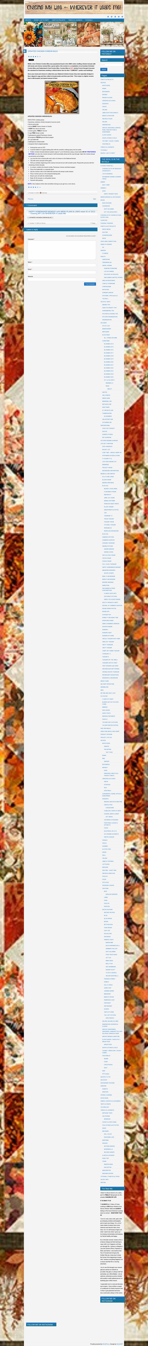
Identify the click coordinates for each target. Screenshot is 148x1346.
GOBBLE (106, 982)
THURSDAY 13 (108, 516)
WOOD (104, 238)
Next (94, 199)
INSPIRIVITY (107, 494)
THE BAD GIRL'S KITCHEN (110, 722)
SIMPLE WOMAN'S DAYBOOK (110, 623)
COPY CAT (107, 930)
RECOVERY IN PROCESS (111, 274)
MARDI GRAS (106, 398)
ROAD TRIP (105, 1158)
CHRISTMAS (106, 341)
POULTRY (106, 903)
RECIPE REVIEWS (107, 909)
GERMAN (105, 846)
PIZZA (104, 879)
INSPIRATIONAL (105, 425)
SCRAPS (106, 1009)
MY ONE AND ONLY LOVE (108, 693)
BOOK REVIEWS (107, 203)
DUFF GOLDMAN (109, 209)
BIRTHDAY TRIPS (107, 1113)
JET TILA (108, 957)
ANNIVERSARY (106, 329)
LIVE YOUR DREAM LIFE (109, 461)
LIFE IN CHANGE (109, 271)
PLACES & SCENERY (108, 1155)
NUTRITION (105, 289)
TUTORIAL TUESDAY (110, 525)
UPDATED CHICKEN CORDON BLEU (43, 51)
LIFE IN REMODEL (107, 174)
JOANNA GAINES (109, 991)
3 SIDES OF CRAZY (107, 699)
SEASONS (103, 1086)
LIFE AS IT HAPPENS (107, 443)
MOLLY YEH (109, 963)
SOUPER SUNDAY (107, 626)
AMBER (103, 182)
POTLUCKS (105, 882)
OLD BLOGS (104, 696)
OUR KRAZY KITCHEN (110, 596)
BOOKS (103, 200)
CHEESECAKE (110, 807)
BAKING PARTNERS (108, 483)
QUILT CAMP (106, 185)
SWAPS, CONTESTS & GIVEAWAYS (111, 1101)
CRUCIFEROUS (108, 1064)
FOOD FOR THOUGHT (108, 428)
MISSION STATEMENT (108, 716)
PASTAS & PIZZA (107, 119)
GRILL (104, 855)
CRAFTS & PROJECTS (58, 20)
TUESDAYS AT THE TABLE (110, 660)
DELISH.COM (108, 933)
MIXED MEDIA (106, 229)
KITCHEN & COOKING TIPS (110, 314)
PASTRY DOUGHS (109, 837)
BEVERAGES (106, 91)
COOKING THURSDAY (107, 223)
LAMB (106, 897)
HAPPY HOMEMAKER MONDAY (111, 567)
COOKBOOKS (106, 206)
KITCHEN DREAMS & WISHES (109, 440)
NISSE (107, 386)
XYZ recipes (105, 1074)
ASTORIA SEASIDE (109, 1146)
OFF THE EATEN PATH (110, 212)
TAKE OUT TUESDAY (108, 642)
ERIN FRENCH (110, 1018)
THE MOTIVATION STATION (110, 725)
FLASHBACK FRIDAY (110, 491)
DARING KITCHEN (107, 546)
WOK (103, 1071)
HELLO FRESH (108, 985)
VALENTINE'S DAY (107, 419)
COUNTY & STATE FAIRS (109, 1122)
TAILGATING (107, 749)
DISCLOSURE (106, 710)
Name (30, 262)
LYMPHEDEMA (106, 286)
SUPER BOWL (105, 1098)
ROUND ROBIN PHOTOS (109, 608)
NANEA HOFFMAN (109, 501)
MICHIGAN (105, 1131)
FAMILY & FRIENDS (106, 244)
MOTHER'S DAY (106, 404)
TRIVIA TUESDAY (109, 519)
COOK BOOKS (108, 927)
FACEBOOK (107, 936)
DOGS (104, 191)
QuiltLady (44, 193)
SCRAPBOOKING (107, 235)
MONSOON (107, 1119)
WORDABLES (108, 528)
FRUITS (104, 106)
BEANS (106, 1058)
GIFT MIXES (109, 817)
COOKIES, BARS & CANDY (111, 814)
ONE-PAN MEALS (106, 728)
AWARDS (104, 707)
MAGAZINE (107, 994)
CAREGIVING (106, 259)
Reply (93, 223)
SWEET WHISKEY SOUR (111, 194)
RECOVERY (104, 1080)
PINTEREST (107, 1003)
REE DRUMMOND (111, 967)
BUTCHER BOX (108, 924)
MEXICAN (105, 867)
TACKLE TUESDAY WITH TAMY (111, 638)
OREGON (104, 1143)
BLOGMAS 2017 (108, 353)
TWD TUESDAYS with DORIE (110, 666)
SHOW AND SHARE (107, 620)
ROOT (105, 1068)
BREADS (104, 94)
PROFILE (104, 719)
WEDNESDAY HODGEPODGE (110, 675)
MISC (102, 690)
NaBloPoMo (105, 585)
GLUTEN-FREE (106, 849)
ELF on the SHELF (109, 380)
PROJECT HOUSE (107, 467)
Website (30, 276)
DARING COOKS (108, 552)
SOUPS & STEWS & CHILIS (110, 1047)
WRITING (103, 1182)
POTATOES (107, 784)
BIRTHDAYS (105, 332)
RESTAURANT (108, 1006)
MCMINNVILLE (108, 1149)
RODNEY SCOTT (110, 970)
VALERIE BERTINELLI (112, 976)
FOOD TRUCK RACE (111, 954)
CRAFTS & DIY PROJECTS (108, 226)
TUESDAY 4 (105, 657)
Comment (31, 239)
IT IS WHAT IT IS (107, 458)
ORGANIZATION (107, 320)
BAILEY (109, 389)
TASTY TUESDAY (107, 648)
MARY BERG (109, 960)
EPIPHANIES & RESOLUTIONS (111, 455)
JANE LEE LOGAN (109, 498)
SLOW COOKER (106, 135)
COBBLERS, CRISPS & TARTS (112, 811)
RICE (105, 787)
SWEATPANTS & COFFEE (111, 510)
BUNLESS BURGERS (111, 894)
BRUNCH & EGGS (107, 97)
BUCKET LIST (106, 449)
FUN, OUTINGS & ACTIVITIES (110, 1125)
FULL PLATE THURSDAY (109, 564)
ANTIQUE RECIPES (109, 912)
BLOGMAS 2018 (108, 356)
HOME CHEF (107, 988)
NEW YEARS (105, 407)
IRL (103, 247)
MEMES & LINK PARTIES (108, 474)
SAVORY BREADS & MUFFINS (110, 1036)
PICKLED (105, 876)
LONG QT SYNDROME (108, 283)
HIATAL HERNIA (107, 265)
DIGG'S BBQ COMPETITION (108, 241)
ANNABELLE (109, 383)
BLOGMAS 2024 (108, 374)
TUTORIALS (88, 20)
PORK (105, 900)
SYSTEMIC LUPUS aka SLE (110, 295)
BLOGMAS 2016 (108, 350)
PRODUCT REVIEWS (106, 734)
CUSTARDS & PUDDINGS (111, 820)
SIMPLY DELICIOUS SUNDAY (112, 599)
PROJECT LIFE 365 (106, 737)
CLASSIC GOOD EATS (110, 593)
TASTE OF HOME (109, 1012)
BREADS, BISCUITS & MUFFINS (113, 802)
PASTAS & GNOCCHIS (108, 873)
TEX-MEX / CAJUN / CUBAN (110, 141)
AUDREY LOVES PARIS (110, 488)
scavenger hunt (106, 614)
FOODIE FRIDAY (106, 561)
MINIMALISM (104, 687)
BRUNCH (104, 767)
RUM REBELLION (109, 1137)
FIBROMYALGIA (106, 262)
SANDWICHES (106, 125)
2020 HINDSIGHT (107, 446)
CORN (105, 1061)
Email (30, 269)
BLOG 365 (105, 485)
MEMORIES (105, 464)
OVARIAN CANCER (107, 292)
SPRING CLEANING (106, 1095)
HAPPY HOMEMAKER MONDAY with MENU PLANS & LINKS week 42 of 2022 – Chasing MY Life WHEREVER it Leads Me (62, 212)
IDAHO (104, 1128)
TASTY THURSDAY (107, 645)
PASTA (106, 781)
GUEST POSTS (106, 713)
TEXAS (104, 1161)
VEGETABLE (107, 790)
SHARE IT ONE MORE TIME (110, 617)
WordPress (106, 1344)
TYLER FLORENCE (111, 973)
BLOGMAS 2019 (108, 359)
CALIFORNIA (106, 1116)
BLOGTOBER (106, 335)
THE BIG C (105, 298)
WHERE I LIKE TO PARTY (41, 20)
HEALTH (103, 256)
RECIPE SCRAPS (109, 573)
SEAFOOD (107, 906)
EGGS (105, 770)
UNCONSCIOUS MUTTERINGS (110, 669)
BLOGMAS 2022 (108, 368)
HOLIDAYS (104, 323)
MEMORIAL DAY (107, 401)
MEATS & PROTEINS (108, 115)
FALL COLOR (108, 1134)
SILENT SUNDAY (109, 507)
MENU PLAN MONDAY (108, 579)
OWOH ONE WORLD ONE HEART (110, 731)
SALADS (104, 122)
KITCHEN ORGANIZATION (109, 317)
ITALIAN (104, 109)
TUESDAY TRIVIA (109, 522)
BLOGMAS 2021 (108, 365)
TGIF (105, 513)
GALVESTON (107, 1167)
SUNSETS (105, 1089)
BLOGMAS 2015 (108, 347)
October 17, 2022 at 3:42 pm (37, 223)
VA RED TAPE (105, 1179)
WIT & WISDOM (106, 437)
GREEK (104, 852)
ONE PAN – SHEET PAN (109, 870)
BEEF (105, 891)
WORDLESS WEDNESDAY (111, 531)
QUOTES (104, 431)
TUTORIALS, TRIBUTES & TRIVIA (110, 1176)
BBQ (103, 758)
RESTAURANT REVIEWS (108, 1083)
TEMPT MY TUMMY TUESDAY (110, 651)
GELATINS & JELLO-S (110, 831)
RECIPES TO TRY (105, 1077)
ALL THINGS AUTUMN (110, 338)
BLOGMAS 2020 (108, 362)
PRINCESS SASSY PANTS (111, 504)
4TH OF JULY (106, 326)
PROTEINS (105, 888)
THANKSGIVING (107, 413)
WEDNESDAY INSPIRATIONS (110, 470)
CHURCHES (104, 220)
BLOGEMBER (108, 416)
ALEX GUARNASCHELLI (113, 945)
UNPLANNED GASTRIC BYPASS (113, 277)
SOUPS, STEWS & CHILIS (109, 138)
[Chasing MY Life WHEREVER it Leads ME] (74, 7)
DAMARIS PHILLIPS (111, 948)
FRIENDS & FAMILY (109, 979)
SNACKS (106, 746)
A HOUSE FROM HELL (107, 166)
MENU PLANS (105, 681)
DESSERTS (105, 103)
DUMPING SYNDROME (110, 268)
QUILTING (105, 232)
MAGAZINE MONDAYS (108, 570)
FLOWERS (105, 253)
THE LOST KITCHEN (110, 1015)
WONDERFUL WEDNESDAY (110, 678)
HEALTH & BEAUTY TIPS (109, 307)
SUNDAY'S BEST (107, 632)
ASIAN (104, 88)
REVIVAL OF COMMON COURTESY (112, 605)
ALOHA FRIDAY (106, 480)
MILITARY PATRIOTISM (107, 684)
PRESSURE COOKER (108, 885)
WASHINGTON (106, 1170)
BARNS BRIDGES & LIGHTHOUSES (111, 197)
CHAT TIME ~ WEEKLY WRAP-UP (112, 452)
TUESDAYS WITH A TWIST (109, 663)
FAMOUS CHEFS (108, 939)
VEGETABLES (106, 144)
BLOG (105, 915)
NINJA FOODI (108, 1044)
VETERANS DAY (107, 422)
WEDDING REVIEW (107, 1173)
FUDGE (106, 828)
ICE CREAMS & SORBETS (111, 834)
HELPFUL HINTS (105, 302)
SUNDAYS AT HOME (108, 635)
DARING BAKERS (109, 549)
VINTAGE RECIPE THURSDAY (110, 672)
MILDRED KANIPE (109, 1152)
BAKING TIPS (106, 305)
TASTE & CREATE (106, 1104)
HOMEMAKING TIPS (108, 310)
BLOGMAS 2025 (108, 377)
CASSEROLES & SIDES (108, 100)
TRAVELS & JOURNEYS (75, 20)
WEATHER (105, 1092)
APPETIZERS (106, 85)
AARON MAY (109, 942)
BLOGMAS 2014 (108, 344)
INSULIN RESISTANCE (108, 280)
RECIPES (28, 20)
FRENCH (104, 840)
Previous (30, 199)
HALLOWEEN (106, 395)
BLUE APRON (108, 918)
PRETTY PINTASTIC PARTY (110, 602)
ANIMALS (103, 188)
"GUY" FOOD (109, 752)
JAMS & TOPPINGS (107, 861)
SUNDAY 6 (105, 629)
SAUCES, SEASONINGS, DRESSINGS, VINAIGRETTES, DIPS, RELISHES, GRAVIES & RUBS (112, 1031)
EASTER (104, 392)
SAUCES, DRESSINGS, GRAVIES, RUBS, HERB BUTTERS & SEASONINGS (111, 130)
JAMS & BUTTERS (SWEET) (110, 112)
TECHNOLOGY (105, 1107)
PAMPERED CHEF (109, 1000)
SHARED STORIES (107, 434)
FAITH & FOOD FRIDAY (108, 555)
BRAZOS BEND (108, 1164)
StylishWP (120, 1344)
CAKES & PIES (108, 805)
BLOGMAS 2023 (108, 371)
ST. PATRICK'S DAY (107, 410)
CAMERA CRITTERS (108, 537)
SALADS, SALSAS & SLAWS (110, 1021)
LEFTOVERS (105, 864)
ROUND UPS (105, 611)
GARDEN (103, 250)
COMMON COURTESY (108, 540)
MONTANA (105, 1140)
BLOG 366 (105, 534)
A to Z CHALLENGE (108, 476)
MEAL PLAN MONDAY (108, 576)
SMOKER (106, 761)
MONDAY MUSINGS (107, 582)
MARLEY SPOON (109, 997)
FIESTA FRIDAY (106, 558)
